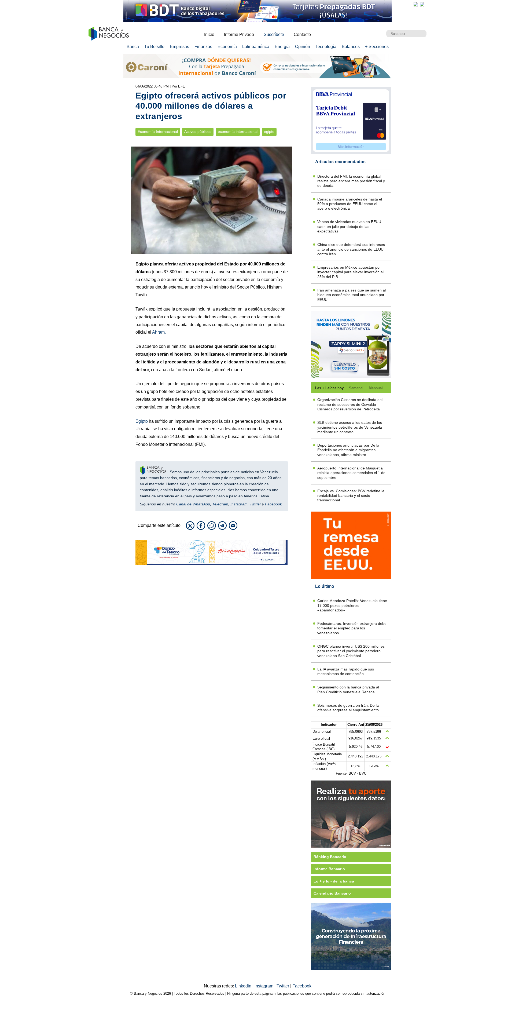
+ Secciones (377, 46)
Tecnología (325, 46)
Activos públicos (197, 132)
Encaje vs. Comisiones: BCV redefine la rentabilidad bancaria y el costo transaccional (350, 495)
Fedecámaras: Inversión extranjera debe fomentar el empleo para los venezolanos (352, 628)
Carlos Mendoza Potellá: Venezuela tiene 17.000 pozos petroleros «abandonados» (352, 605)
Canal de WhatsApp (193, 504)
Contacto (302, 34)
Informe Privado (239, 34)
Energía (282, 46)
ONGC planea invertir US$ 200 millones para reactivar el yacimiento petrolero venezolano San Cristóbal (351, 651)
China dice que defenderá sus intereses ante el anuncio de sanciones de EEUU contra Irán (351, 249)
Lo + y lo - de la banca (334, 881)
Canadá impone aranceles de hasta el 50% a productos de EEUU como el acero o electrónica (349, 204)
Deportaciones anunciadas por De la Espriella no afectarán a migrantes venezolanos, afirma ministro (348, 450)
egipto (269, 132)
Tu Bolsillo (154, 46)
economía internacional (238, 132)
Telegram (220, 504)
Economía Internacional (158, 132)
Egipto (141, 421)
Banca (133, 46)
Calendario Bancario (332, 893)
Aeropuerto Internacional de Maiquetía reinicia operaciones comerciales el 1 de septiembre (351, 473)
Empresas (179, 46)
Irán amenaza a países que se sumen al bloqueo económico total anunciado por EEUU (351, 295)
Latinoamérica (255, 46)
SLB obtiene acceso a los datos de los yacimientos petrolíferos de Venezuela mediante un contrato (349, 427)
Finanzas (203, 46)
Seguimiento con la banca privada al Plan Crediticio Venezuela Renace (348, 689)
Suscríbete (274, 34)
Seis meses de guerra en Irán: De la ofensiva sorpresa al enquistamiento (348, 707)
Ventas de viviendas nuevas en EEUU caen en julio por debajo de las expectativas (349, 226)
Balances (351, 46)
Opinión (302, 46)
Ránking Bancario (330, 857)
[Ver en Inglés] (416, 4)
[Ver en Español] (422, 4)
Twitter (255, 504)
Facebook (273, 504)
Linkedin (243, 986)
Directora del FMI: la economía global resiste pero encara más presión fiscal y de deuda (351, 181)
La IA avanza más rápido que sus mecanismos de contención (345, 671)
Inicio (209, 34)
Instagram (239, 504)
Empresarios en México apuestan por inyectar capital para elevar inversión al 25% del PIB (350, 272)
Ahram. (159, 332)
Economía (227, 46)
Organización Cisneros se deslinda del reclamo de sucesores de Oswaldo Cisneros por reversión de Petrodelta (349, 404)
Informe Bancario (329, 869)
